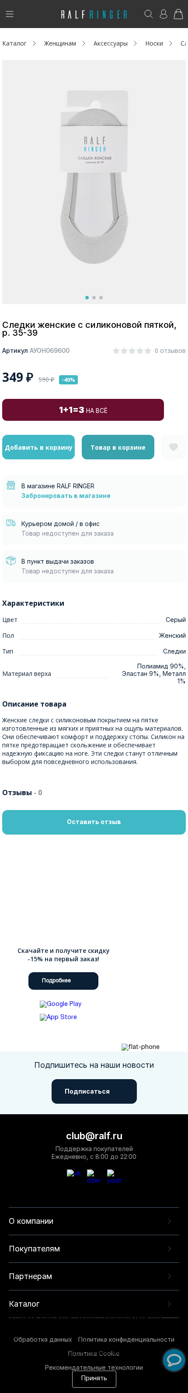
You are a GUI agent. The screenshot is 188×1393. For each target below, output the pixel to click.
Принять (94, 1379)
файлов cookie (58, 1344)
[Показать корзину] (178, 17)
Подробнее (56, 980)
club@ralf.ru (94, 1136)
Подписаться (87, 1091)
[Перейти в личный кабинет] (163, 17)
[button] (87, 297)
